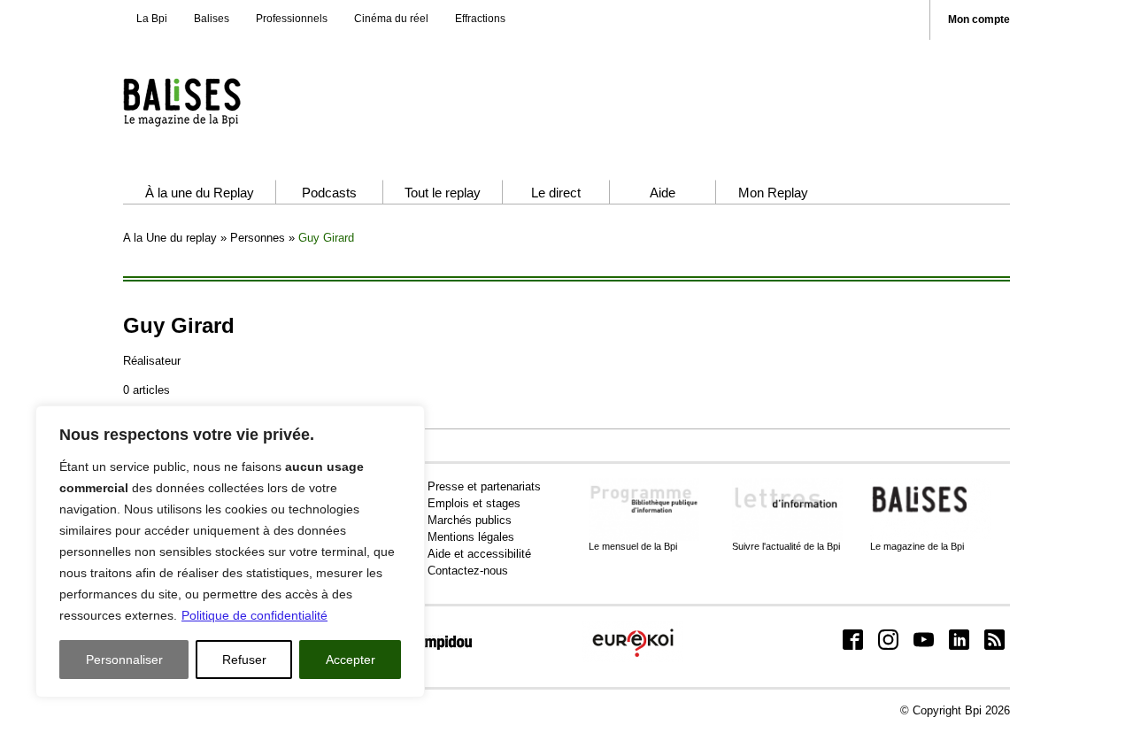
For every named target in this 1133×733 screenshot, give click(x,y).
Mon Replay (773, 192)
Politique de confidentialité (254, 615)
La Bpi (151, 18)
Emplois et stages (474, 503)
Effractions (480, 18)
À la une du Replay (199, 192)
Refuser (244, 659)
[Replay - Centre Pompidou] (216, 102)
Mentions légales (471, 537)
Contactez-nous (468, 570)
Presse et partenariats (484, 486)
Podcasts (329, 192)
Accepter (350, 659)
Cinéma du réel (391, 18)
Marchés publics (470, 520)
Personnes (257, 237)
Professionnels (292, 18)
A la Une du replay (170, 237)
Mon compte (979, 20)
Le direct (556, 192)
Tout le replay (443, 192)
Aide (662, 192)
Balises (211, 18)
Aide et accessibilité (479, 553)
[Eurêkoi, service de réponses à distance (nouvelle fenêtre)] (632, 658)
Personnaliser (124, 659)
